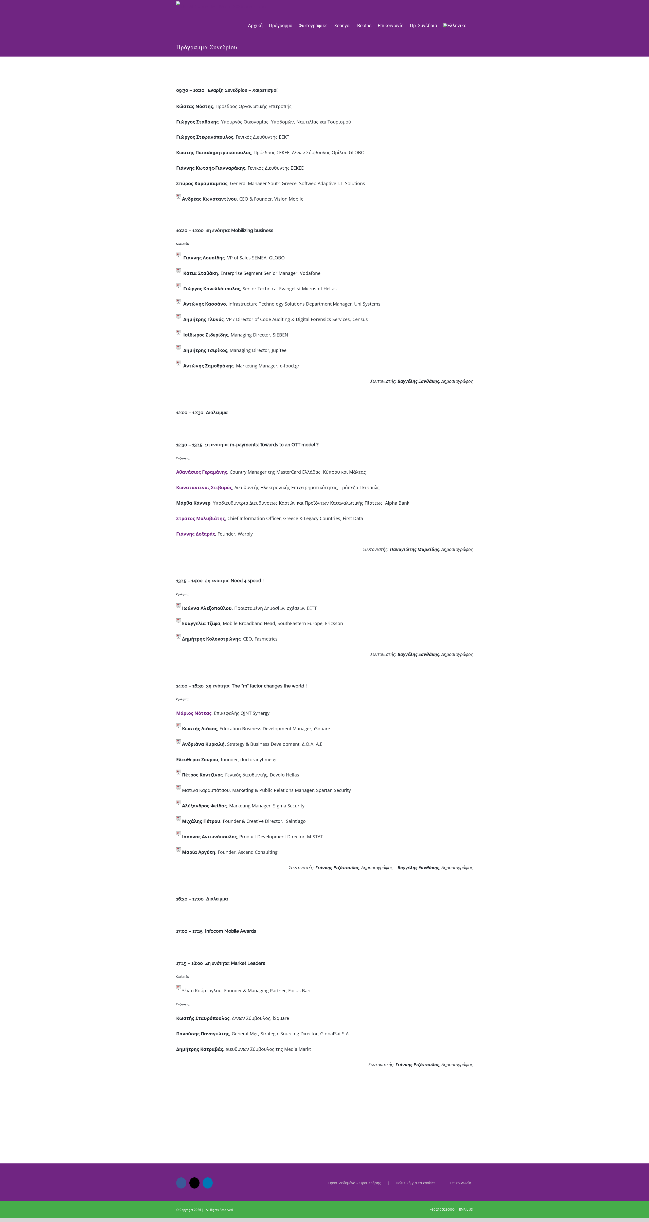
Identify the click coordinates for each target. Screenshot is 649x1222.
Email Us (465, 1209)
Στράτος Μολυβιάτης (200, 518)
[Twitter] (194, 1183)
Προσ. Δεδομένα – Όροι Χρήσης (354, 1182)
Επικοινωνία (460, 1182)
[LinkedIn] (208, 1183)
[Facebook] (181, 1183)
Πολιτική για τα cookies (416, 1182)
